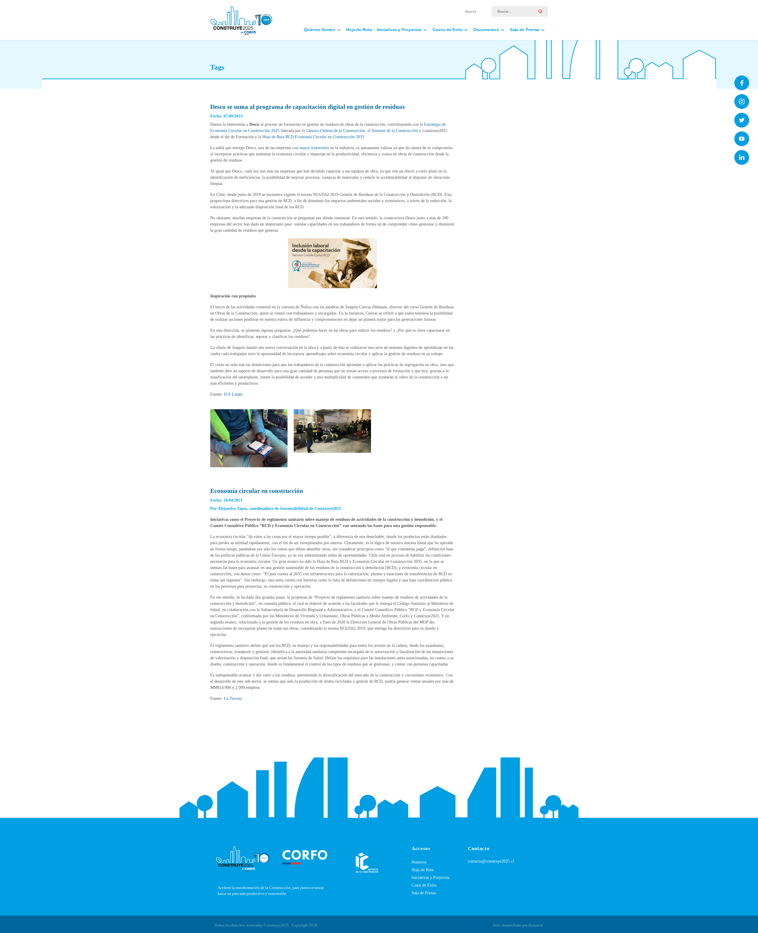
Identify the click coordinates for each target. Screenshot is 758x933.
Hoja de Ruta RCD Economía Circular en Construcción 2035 (313, 137)
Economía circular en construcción (256, 490)
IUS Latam (233, 394)
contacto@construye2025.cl (491, 861)
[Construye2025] (241, 17)
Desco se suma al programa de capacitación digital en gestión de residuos (307, 106)
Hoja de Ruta (359, 29)
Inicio (471, 11)
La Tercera (233, 698)
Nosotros (419, 862)
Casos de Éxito (424, 885)
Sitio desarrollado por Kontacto (518, 925)
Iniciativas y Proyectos (430, 877)
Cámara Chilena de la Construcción (335, 130)
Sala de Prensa (424, 893)
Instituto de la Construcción (395, 130)
